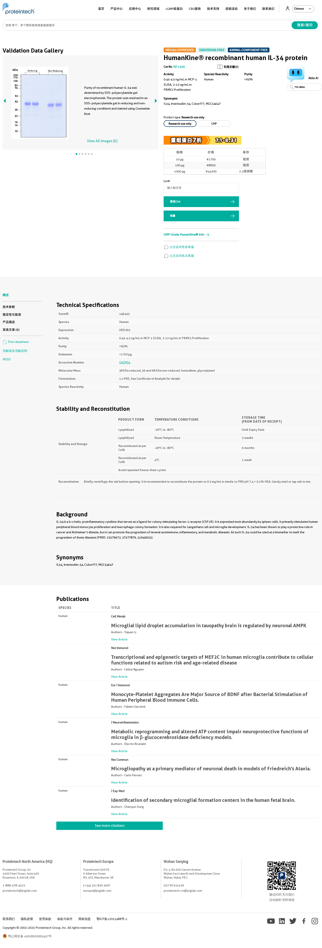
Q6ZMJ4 (124, 362)
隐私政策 (27, 919)
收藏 (172, 215)
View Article (119, 639)
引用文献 (229, 67)
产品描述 (9, 322)
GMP (214, 123)
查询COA (175, 201)
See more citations (109, 826)
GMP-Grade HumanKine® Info (184, 234)
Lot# (167, 181)
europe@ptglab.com (97, 890)
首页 (101, 9)
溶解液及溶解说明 (15, 351)
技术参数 (9, 307)
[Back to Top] (295, 937)
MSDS (7, 359)
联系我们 (268, 9)
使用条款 (45, 919)
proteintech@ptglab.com (20, 890)
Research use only (180, 123)
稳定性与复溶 (12, 314)
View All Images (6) (102, 141)
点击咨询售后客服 (181, 255)
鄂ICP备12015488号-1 (112, 919)
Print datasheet (18, 342)
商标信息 (84, 919)
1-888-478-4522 (14, 885)
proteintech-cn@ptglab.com (183, 890)
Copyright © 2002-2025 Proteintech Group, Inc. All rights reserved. (48, 927)
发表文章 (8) (11, 329)
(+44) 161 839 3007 (96, 885)
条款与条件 (65, 919)
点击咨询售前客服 (181, 247)
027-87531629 (174, 885)
